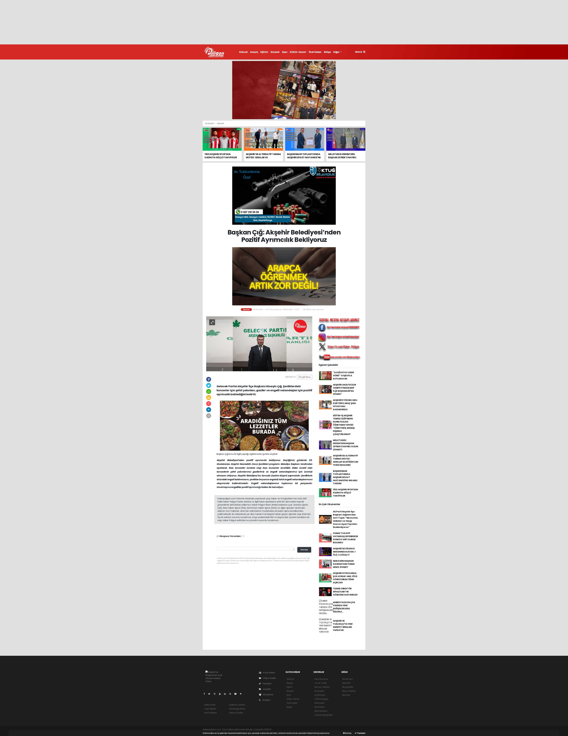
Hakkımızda (209, 704)
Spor (284, 52)
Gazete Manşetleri (323, 714)
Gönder (304, 549)
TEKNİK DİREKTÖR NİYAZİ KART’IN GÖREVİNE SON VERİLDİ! (345, 591)
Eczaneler (319, 691)
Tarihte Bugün (321, 699)
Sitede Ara (347, 679)
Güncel (243, 52)
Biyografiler (347, 687)
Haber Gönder (236, 712)
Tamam (361, 733)
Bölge (327, 52)
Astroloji (346, 695)
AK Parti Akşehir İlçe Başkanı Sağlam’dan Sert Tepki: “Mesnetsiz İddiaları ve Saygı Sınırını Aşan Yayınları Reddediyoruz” (345, 519)
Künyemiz (268, 694)
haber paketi (292, 729)
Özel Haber (315, 52)
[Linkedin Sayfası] (226, 693)
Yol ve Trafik (320, 683)
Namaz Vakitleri (322, 687)
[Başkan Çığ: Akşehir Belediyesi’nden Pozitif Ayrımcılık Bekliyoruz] (259, 343)
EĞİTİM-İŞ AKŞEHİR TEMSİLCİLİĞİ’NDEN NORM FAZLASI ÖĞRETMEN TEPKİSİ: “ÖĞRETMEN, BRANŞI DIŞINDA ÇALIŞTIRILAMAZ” (344, 425)
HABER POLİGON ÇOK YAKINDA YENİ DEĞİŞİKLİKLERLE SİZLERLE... (344, 607)
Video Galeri (269, 678)
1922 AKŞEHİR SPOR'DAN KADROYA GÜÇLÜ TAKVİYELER (345, 492)
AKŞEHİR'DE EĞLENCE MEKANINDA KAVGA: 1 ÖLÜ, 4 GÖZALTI (344, 551)
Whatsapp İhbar (237, 708)
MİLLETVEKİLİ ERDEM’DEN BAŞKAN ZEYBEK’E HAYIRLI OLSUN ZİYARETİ (345, 445)
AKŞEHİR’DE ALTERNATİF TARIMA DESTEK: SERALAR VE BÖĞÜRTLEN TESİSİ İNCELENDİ (345, 460)
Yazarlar (266, 683)
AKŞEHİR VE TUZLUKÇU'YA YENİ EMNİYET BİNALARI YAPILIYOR (342, 625)
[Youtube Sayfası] (221, 693)
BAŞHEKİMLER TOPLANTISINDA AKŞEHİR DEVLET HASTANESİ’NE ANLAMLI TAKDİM (345, 477)
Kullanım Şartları (237, 704)
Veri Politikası (210, 712)
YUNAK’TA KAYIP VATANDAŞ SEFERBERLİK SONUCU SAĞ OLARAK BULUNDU (345, 538)
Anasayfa (209, 123)
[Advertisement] (284, 22)
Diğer (336, 52)
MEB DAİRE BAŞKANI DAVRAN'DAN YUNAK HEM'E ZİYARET (344, 564)
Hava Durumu (321, 679)
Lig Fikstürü (319, 695)
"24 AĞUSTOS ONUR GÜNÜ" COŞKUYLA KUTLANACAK (343, 375)
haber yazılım (319, 729)
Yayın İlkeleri (210, 708)
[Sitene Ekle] (242, 693)
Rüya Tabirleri (349, 691)
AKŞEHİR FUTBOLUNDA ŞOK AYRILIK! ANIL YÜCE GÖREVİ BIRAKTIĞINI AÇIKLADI (345, 578)
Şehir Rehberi (320, 711)
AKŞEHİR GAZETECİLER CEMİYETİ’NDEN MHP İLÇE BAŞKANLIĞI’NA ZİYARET (344, 389)
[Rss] (231, 693)
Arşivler (267, 689)
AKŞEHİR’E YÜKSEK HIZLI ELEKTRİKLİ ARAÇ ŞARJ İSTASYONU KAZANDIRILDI (345, 405)
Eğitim (264, 52)
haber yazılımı (279, 729)
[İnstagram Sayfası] (216, 693)
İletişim (266, 700)
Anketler (346, 683)
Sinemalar (319, 703)
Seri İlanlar (319, 707)
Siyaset (275, 52)
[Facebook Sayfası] (205, 693)
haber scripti (306, 729)
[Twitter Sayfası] (210, 693)
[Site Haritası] (236, 693)
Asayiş (254, 52)
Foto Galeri (269, 672)
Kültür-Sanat (298, 52)
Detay (348, 733)
